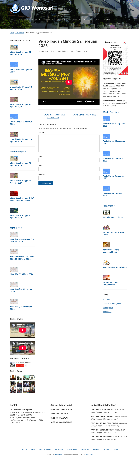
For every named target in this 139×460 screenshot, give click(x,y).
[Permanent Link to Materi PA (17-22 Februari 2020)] (14, 302)
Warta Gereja (63, 20)
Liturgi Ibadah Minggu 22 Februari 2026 (53, 116)
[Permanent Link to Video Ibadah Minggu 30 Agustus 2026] (14, 47)
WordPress (58, 455)
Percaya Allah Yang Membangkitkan (111, 251)
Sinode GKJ (107, 299)
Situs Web (41, 174)
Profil (20, 20)
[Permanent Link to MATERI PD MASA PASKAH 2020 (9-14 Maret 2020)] (14, 252)
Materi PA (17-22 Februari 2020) (21, 308)
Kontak (107, 20)
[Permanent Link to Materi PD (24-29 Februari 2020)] (14, 284)
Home (12, 20)
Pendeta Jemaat (33, 20)
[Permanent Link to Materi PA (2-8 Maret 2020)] (14, 269)
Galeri (97, 20)
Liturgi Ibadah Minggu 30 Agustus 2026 (21, 88)
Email (40, 165)
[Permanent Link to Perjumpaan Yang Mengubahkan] (106, 277)
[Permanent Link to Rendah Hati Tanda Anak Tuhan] (106, 227)
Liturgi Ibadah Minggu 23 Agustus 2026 (21, 140)
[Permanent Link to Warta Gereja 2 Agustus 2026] (106, 188)
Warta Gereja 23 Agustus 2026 (21, 123)
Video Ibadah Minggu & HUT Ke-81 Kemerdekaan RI (22, 199)
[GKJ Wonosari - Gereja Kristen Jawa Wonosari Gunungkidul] (31, 8)
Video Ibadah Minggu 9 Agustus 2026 (20, 216)
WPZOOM (89, 455)
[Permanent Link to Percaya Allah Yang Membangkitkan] (106, 245)
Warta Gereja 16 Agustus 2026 (114, 159)
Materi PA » (16, 227)
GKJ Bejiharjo (108, 308)
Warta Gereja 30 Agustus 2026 (21, 70)
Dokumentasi (19, 33)
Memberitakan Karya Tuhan (115, 267)
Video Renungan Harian (113, 217)
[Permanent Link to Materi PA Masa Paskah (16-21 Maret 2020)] (14, 234)
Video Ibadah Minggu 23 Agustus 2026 (20, 105)
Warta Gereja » (111, 112)
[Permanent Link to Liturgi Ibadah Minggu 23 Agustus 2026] (14, 134)
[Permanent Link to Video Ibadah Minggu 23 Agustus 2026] (14, 99)
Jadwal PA (76, 20)
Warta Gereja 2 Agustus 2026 (113, 194)
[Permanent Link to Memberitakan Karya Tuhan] (106, 262)
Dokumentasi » (18, 151)
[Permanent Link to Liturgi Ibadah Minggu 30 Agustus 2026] (14, 82)
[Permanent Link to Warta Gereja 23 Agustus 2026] (14, 117)
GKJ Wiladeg (107, 312)
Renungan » (109, 205)
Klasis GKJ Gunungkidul (112, 303)
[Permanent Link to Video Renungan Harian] (106, 212)
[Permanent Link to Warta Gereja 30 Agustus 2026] (14, 64)
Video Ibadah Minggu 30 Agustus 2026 (20, 53)
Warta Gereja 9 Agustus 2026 (113, 177)
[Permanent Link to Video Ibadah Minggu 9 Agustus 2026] (14, 210)
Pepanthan (49, 20)
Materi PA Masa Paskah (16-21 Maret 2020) (22, 240)
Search (126, 25)
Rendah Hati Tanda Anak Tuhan (113, 233)
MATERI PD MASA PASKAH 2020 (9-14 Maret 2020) (22, 258)
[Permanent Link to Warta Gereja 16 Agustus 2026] (106, 153)
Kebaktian (66, 51)
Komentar (42, 133)
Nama (41, 156)
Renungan (87, 20)
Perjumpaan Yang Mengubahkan (110, 283)
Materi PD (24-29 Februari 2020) (21, 290)
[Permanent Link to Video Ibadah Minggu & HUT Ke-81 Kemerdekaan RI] (14, 193)
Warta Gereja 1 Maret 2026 (85, 115)
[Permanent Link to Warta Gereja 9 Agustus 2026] (106, 171)
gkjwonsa (44, 51)
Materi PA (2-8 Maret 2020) (22, 274)
